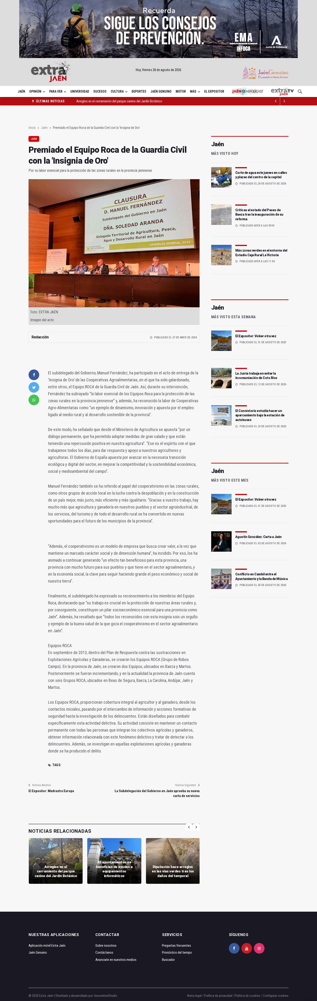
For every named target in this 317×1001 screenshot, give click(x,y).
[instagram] (259, 948)
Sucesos (100, 91)
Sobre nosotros (105, 945)
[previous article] (284, 101)
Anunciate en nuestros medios (115, 960)
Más (193, 91)
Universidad (79, 91)
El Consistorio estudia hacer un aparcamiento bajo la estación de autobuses (260, 415)
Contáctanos (104, 952)
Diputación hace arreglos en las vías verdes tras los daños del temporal (173, 871)
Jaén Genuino (160, 91)
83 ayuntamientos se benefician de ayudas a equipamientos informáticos (125, 101)
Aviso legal (194, 996)
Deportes (139, 91)
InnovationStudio (105, 996)
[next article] (276, 101)
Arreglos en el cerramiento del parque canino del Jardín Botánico (56, 871)
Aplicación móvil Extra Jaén (47, 945)
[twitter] (34, 387)
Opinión (35, 91)
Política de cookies (247, 996)
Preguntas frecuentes (176, 945)
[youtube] (246, 948)
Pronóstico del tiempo (177, 952)
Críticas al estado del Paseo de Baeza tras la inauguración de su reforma (259, 214)
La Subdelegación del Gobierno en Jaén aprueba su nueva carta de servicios (157, 793)
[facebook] (34, 374)
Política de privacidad (218, 996)
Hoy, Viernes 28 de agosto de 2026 (158, 70)
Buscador (168, 960)
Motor (181, 91)
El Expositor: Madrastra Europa (51, 791)
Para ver (55, 91)
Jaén (21, 91)
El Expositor (214, 91)
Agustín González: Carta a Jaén (258, 537)
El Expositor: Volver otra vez (255, 336)
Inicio (32, 128)
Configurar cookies (275, 996)
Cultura (117, 91)
